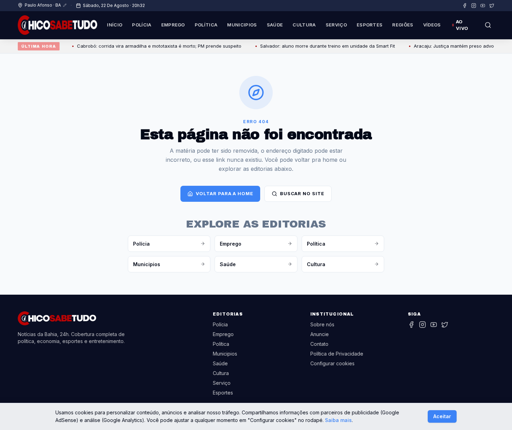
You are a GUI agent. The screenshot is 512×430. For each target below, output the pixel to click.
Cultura (304, 24)
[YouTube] (482, 5)
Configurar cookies (332, 363)
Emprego (173, 24)
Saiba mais (338, 420)
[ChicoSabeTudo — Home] (57, 25)
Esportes (370, 24)
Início (114, 24)
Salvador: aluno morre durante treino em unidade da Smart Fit (322, 46)
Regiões (402, 24)
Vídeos (432, 24)
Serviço (336, 24)
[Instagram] (473, 5)
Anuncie (319, 334)
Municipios (242, 24)
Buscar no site (302, 193)
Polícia (141, 24)
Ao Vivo (462, 25)
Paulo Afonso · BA (43, 5)
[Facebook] (464, 5)
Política (206, 24)
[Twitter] (491, 5)
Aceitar (442, 416)
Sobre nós (322, 324)
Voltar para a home (224, 193)
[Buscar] (488, 25)
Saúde (275, 24)
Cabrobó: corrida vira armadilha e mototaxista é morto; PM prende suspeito (154, 46)
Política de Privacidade (336, 354)
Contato (319, 344)
